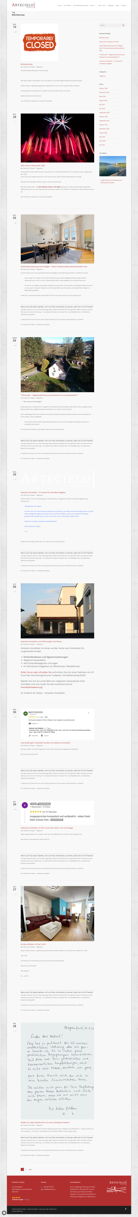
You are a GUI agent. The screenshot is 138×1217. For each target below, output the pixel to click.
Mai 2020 (102, 137)
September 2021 (104, 121)
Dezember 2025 (104, 92)
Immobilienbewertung (31, 687)
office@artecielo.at (49, 1189)
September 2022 (104, 112)
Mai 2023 (102, 108)
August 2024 (103, 100)
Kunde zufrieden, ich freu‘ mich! (33, 944)
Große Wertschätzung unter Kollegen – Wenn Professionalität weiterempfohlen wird (54, 266)
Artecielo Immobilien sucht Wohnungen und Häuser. (41, 641)
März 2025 (102, 96)
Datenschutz (52, 1209)
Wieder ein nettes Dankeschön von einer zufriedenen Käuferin (45, 1122)
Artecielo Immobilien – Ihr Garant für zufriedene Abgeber (43, 492)
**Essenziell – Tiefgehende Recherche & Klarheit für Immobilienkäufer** (49, 395)
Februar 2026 (103, 88)
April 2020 (102, 141)
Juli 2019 (102, 145)
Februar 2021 (103, 125)
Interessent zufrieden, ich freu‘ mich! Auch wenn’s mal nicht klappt (47, 828)
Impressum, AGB (43, 1209)
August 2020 (103, 133)
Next (30, 1169)
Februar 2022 (103, 116)
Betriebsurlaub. (27, 64)
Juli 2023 (102, 104)
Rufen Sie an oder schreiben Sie (36, 672)
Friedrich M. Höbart (29, 67)
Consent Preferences (17, 1211)
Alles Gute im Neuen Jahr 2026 (33, 165)
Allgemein (40, 67)
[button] (25, 1198)
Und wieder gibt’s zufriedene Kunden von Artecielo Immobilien (45, 743)
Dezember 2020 (104, 129)
